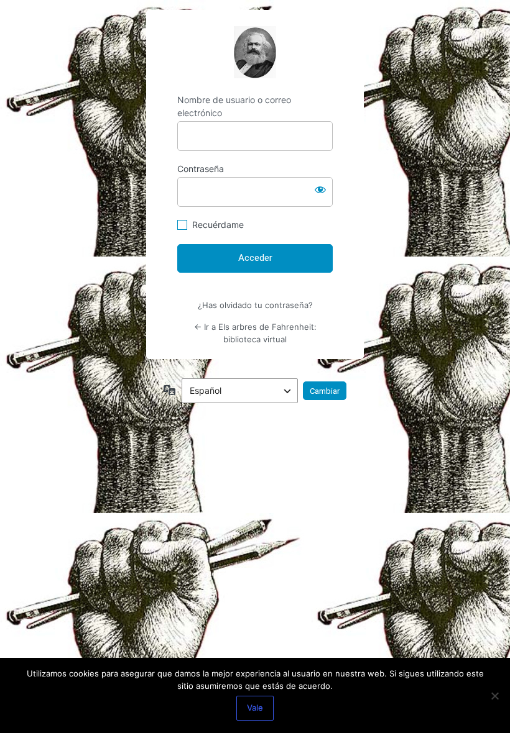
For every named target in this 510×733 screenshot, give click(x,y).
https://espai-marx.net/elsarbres (255, 52)
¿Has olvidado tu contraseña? (255, 305)
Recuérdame (218, 224)
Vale (255, 708)
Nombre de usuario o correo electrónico (234, 106)
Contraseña (200, 168)
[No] (494, 696)
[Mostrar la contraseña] (320, 189)
